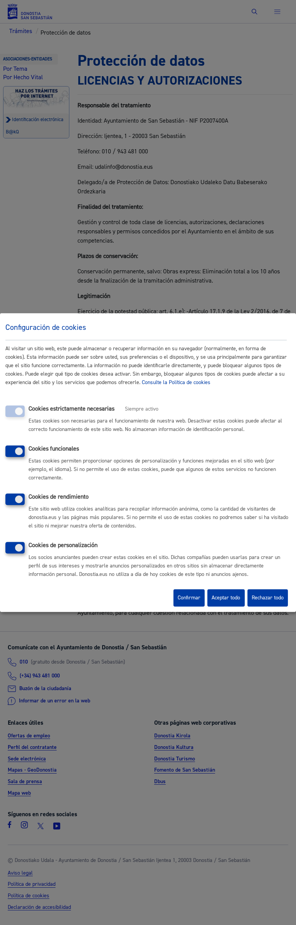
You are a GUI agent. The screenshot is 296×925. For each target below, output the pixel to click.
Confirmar (189, 597)
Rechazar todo (268, 597)
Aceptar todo (226, 597)
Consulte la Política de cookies (176, 382)
